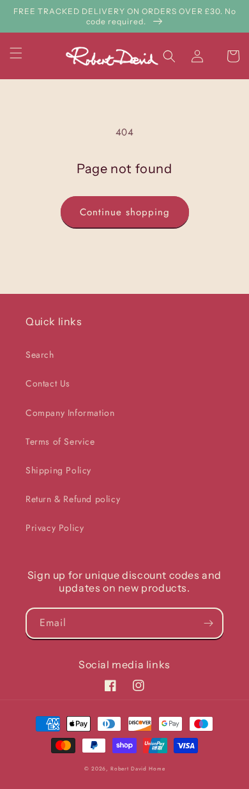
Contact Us (48, 383)
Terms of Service (60, 441)
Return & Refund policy (73, 499)
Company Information (70, 412)
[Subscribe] (208, 623)
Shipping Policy (58, 470)
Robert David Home (137, 768)
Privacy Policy (55, 527)
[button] (24, 53)
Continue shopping (125, 212)
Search (40, 354)
